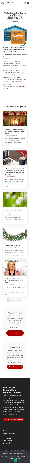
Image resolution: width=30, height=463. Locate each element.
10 (16, 300)
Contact (6, 438)
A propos (6, 431)
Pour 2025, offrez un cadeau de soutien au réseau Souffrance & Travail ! (15, 131)
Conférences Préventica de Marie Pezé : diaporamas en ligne (14, 280)
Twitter (5, 443)
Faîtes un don (16, 367)
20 (19, 300)
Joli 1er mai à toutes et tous (14, 210)
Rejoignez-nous (16, 333)
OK (15, 460)
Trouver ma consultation (13, 419)
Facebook (6, 441)
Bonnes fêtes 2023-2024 (12, 245)
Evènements (15, 21)
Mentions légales (9, 433)
